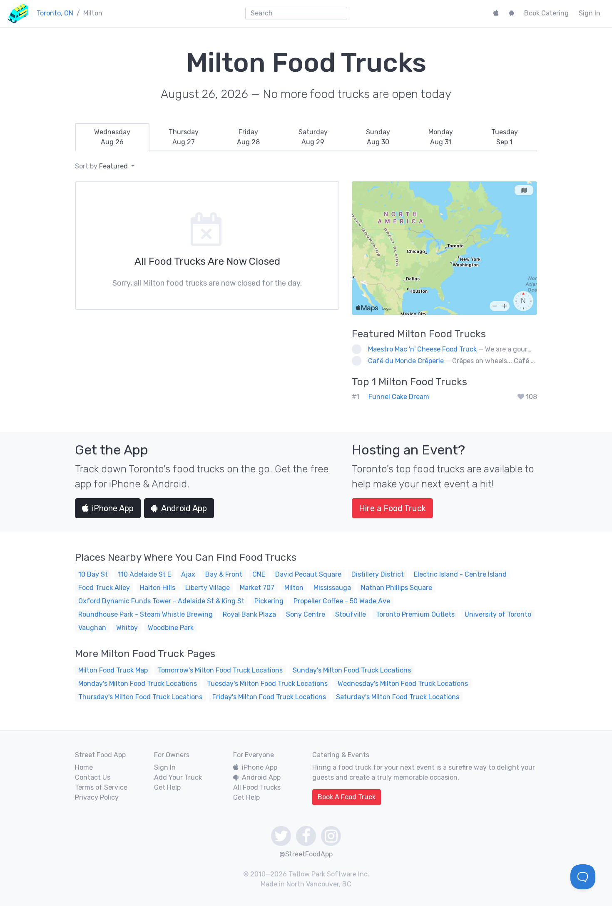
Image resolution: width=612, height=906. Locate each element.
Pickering (269, 601)
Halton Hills (157, 588)
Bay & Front (223, 574)
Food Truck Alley (104, 588)
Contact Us (92, 777)
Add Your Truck (178, 777)
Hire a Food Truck (392, 508)
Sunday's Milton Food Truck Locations (352, 670)
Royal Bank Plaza (249, 614)
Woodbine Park (171, 628)
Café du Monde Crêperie (406, 361)
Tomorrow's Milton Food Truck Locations (220, 670)
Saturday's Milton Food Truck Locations (397, 697)
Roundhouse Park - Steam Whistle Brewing (145, 614)
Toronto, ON (55, 13)
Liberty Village (207, 588)
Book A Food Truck (347, 797)
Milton (294, 588)
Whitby (127, 628)
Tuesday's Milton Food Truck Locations (267, 684)
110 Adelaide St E (144, 574)
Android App (184, 508)
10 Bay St (93, 574)
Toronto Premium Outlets (415, 614)
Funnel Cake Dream (398, 397)
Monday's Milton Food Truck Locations (137, 684)
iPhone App (113, 508)
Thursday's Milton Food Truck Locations (140, 697)
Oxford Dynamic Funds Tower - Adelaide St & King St (161, 601)
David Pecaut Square (308, 574)
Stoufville (350, 614)
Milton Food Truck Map (113, 670)
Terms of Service (101, 787)
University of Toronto (498, 614)
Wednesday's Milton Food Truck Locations (403, 684)
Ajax (188, 574)
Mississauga (332, 588)
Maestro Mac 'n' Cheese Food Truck (422, 349)
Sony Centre (305, 614)
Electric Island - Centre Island (460, 574)
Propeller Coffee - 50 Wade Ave (342, 601)
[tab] (112, 137)
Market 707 (257, 588)
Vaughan (92, 628)
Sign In (589, 13)
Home (84, 767)
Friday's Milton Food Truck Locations (269, 697)
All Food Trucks (257, 787)
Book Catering (546, 13)
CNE (258, 574)
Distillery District (377, 574)
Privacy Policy (97, 797)
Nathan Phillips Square (396, 588)
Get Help (167, 787)
